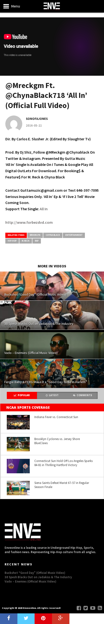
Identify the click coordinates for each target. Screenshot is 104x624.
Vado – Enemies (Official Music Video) (30, 581)
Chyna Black (53, 235)
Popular (24, 395)
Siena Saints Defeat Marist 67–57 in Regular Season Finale (61, 485)
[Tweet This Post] (26, 618)
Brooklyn (35, 235)
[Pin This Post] (43, 618)
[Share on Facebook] (8, 618)
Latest (54, 395)
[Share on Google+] (60, 618)
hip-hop (12, 240)
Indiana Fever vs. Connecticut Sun (56, 417)
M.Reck (26, 240)
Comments (84, 395)
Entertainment (73, 235)
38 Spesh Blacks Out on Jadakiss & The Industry (38, 577)
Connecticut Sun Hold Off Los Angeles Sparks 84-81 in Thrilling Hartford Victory (63, 463)
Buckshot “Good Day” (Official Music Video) (35, 573)
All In (44, 208)
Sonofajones (37, 119)
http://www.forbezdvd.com (29, 222)
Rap (36, 240)
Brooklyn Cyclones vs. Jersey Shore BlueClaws (57, 441)
